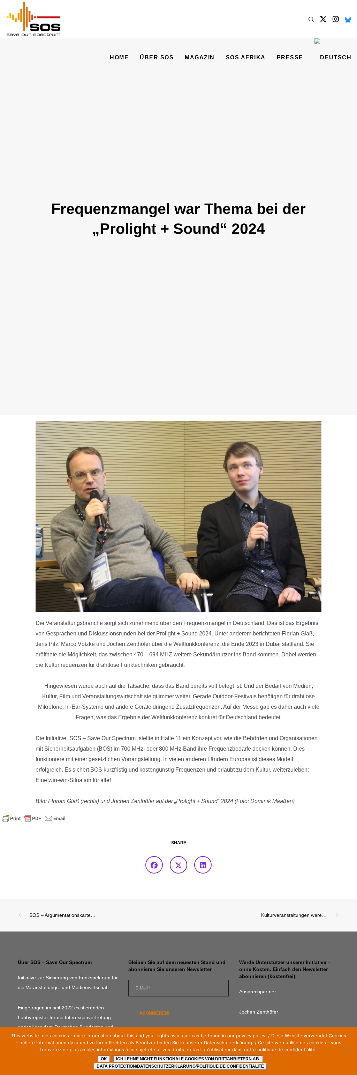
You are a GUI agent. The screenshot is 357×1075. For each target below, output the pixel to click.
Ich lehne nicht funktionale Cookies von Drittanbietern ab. (188, 1058)
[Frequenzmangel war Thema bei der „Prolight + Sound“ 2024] (154, 865)
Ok (104, 1058)
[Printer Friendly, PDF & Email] (34, 818)
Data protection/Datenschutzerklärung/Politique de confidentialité (180, 1066)
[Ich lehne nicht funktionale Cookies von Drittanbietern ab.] (348, 1050)
